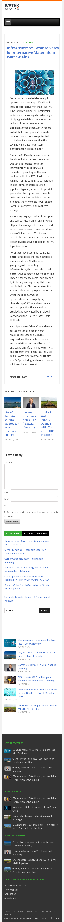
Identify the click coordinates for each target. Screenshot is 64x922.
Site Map (55, 918)
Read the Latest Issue (15, 885)
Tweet (50, 377)
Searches (42, 533)
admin (29, 42)
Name (7, 492)
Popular (28, 533)
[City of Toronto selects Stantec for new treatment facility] (12, 404)
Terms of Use (45, 918)
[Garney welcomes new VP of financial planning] (31, 404)
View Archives (11, 889)
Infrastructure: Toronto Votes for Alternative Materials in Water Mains (33, 52)
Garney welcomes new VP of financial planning (29, 420)
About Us (8, 918)
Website (7, 506)
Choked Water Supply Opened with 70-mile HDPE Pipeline (48, 423)
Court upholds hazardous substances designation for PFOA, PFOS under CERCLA (37, 693)
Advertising (10, 898)
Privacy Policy (32, 918)
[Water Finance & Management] (12, 8)
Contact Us (10, 893)
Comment (9, 462)
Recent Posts (13, 533)
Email (7, 499)
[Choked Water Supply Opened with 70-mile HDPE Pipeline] (49, 404)
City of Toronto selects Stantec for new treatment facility (11, 423)
